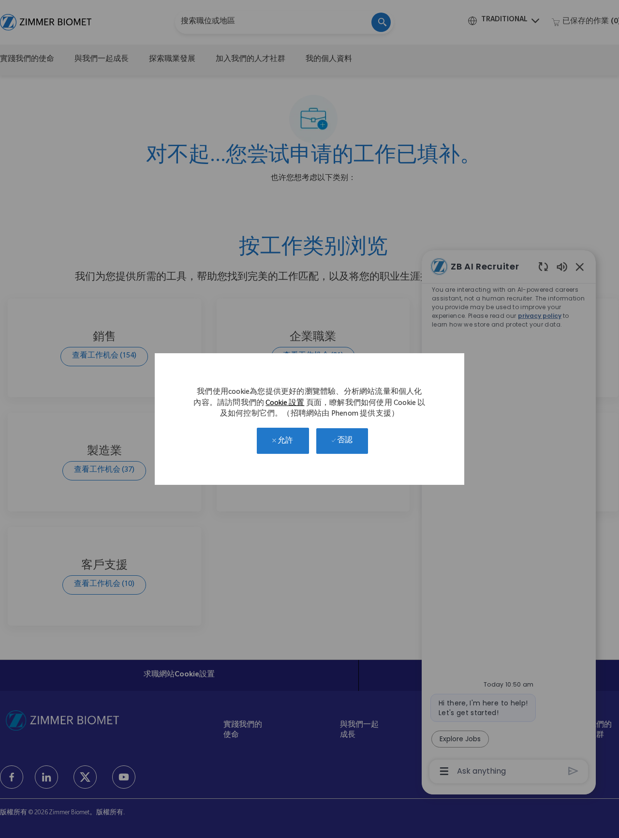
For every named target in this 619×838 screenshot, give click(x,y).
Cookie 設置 (284, 404)
